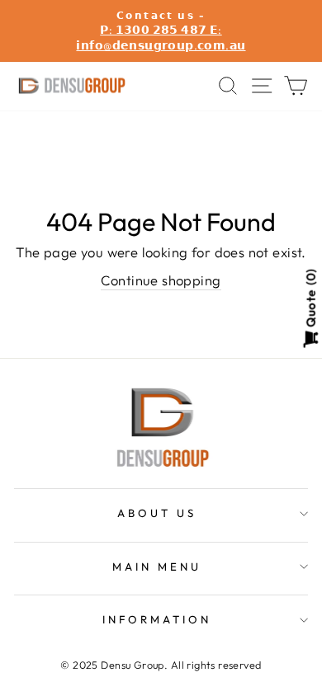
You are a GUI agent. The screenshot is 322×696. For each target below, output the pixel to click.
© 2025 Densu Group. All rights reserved (160, 664)
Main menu (156, 566)
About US (157, 513)
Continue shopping (160, 280)
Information (156, 619)
